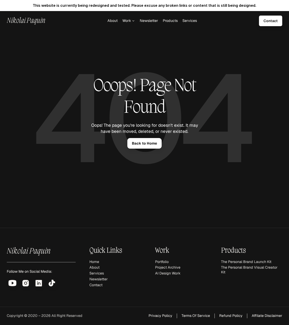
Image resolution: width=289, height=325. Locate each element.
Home (94, 261)
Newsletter (149, 20)
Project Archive (167, 267)
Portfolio (162, 261)
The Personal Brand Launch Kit (246, 261)
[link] (270, 21)
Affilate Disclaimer (267, 315)
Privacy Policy (160, 315)
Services (189, 20)
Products (170, 20)
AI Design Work (167, 273)
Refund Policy (230, 315)
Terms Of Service (196, 315)
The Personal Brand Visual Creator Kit (249, 269)
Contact (96, 285)
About (112, 20)
